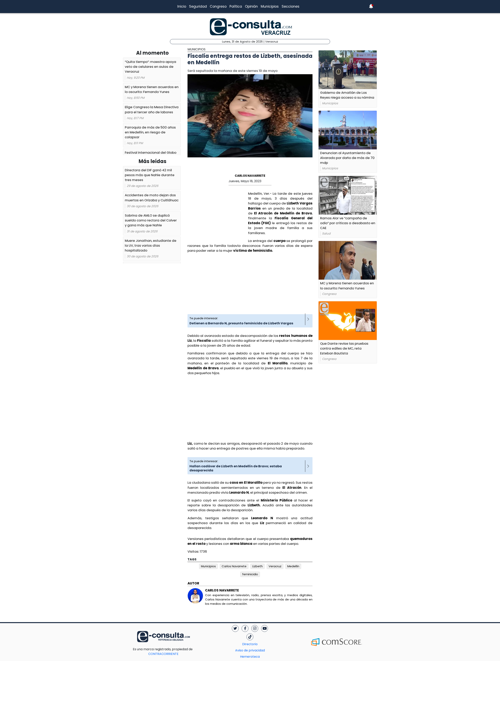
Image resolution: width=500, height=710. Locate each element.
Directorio (250, 644)
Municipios (270, 6)
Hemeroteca (250, 656)
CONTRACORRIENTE (171, 651)
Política (235, 6)
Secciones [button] (290, 6)
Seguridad (198, 6)
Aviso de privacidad (250, 650)
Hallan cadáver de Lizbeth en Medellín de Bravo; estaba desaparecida (235, 468)
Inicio (181, 6)
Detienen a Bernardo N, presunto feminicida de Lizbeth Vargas (241, 323)
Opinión (251, 6)
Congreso (218, 6)
